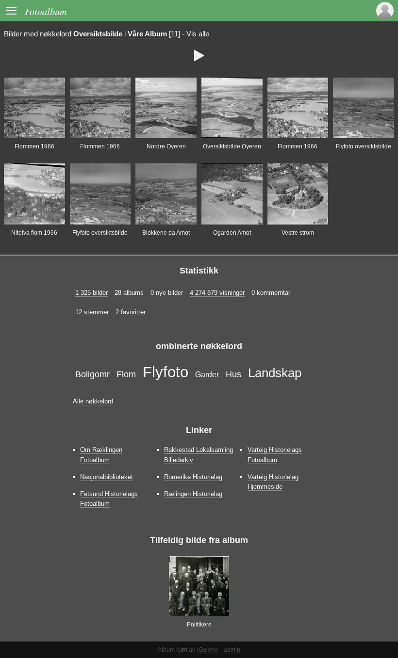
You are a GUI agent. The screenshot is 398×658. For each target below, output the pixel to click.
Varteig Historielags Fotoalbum (275, 454)
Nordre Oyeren (166, 146)
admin (232, 649)
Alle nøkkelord (93, 401)
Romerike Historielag (193, 477)
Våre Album (147, 34)
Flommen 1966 (34, 146)
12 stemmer (92, 312)
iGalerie (207, 649)
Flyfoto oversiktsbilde (363, 146)
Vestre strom (298, 232)
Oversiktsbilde (97, 34)
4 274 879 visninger (217, 292)
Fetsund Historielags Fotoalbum (109, 498)
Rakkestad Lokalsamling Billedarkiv (198, 454)
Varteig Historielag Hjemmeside (273, 481)
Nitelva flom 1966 (34, 232)
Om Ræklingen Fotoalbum (101, 454)
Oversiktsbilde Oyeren (232, 146)
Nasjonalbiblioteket (106, 477)
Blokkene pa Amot (166, 232)
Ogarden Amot (232, 232)
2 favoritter (131, 312)
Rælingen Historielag (193, 494)
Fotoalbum (46, 10)
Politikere (199, 624)
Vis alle (197, 34)
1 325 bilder (91, 292)
